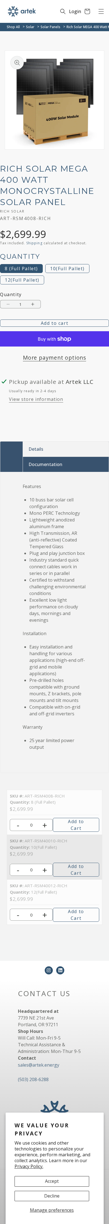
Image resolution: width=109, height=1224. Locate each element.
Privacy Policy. (29, 1166)
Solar (30, 27)
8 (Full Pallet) (21, 268)
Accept (52, 1181)
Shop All (13, 27)
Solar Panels (50, 27)
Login (75, 11)
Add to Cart (76, 824)
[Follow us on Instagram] (49, 970)
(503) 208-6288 (33, 1079)
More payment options (54, 357)
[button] (101, 11)
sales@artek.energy (38, 1065)
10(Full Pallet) (67, 268)
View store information (36, 399)
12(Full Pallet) (22, 280)
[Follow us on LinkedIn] (60, 970)
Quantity (11, 295)
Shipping (34, 243)
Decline (52, 1196)
